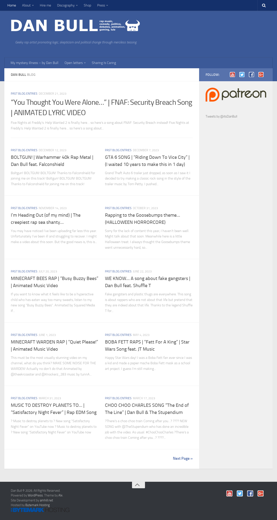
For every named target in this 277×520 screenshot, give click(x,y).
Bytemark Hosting (37, 505)
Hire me (45, 5)
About (26, 5)
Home (11, 5)
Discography (66, 5)
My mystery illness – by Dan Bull (34, 63)
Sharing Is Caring (104, 63)
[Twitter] (243, 74)
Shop (87, 5)
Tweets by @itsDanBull (221, 116)
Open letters (73, 63)
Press (101, 5)
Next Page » (183, 458)
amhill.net (46, 500)
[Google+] (262, 74)
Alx (60, 495)
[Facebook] (253, 74)
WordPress (35, 495)
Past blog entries (24, 93)
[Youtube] (234, 74)
